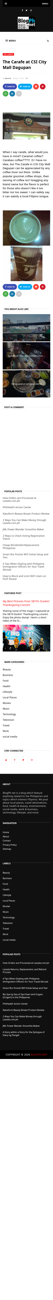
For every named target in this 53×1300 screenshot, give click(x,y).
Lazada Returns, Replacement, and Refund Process (24, 971)
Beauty (7, 669)
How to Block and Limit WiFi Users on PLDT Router (24, 577)
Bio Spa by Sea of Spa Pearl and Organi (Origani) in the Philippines (23, 996)
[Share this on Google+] (43, 86)
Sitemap (7, 848)
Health (6, 686)
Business (8, 675)
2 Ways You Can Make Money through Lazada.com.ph (24, 521)
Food (5, 680)
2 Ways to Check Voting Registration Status (24, 537)
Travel (6, 725)
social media (10, 736)
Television (8, 719)
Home (6, 832)
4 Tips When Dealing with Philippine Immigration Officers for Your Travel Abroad (23, 566)
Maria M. (8, 78)
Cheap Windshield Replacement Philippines (21, 546)
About (6, 836)
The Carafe (8, 54)
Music (6, 708)
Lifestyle (7, 691)
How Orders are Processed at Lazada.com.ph (19, 499)
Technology (9, 714)
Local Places (10, 697)
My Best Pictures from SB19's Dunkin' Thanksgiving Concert (26, 603)
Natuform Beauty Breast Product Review (26, 513)
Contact (7, 840)
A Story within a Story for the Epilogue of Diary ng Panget (24, 1034)
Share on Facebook (10, 87)
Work (6, 731)
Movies (7, 703)
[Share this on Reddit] (36, 86)
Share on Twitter (26, 87)
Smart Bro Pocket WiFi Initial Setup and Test (25, 556)
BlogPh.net (39, 1054)
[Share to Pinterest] (19, 94)
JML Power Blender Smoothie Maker (23, 529)
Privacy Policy (10, 844)
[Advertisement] (26, 1179)
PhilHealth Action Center (17, 507)
